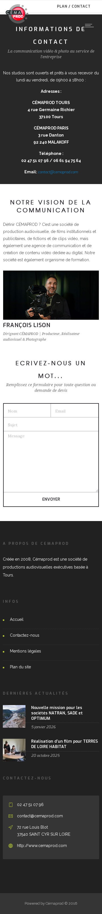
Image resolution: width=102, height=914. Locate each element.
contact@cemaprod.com (58, 172)
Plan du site (20, 667)
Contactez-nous (24, 635)
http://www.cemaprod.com (42, 845)
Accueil (17, 619)
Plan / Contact (74, 6)
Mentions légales (25, 651)
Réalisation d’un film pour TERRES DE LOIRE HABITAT (64, 744)
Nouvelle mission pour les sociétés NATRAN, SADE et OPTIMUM (57, 713)
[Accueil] (17, 22)
